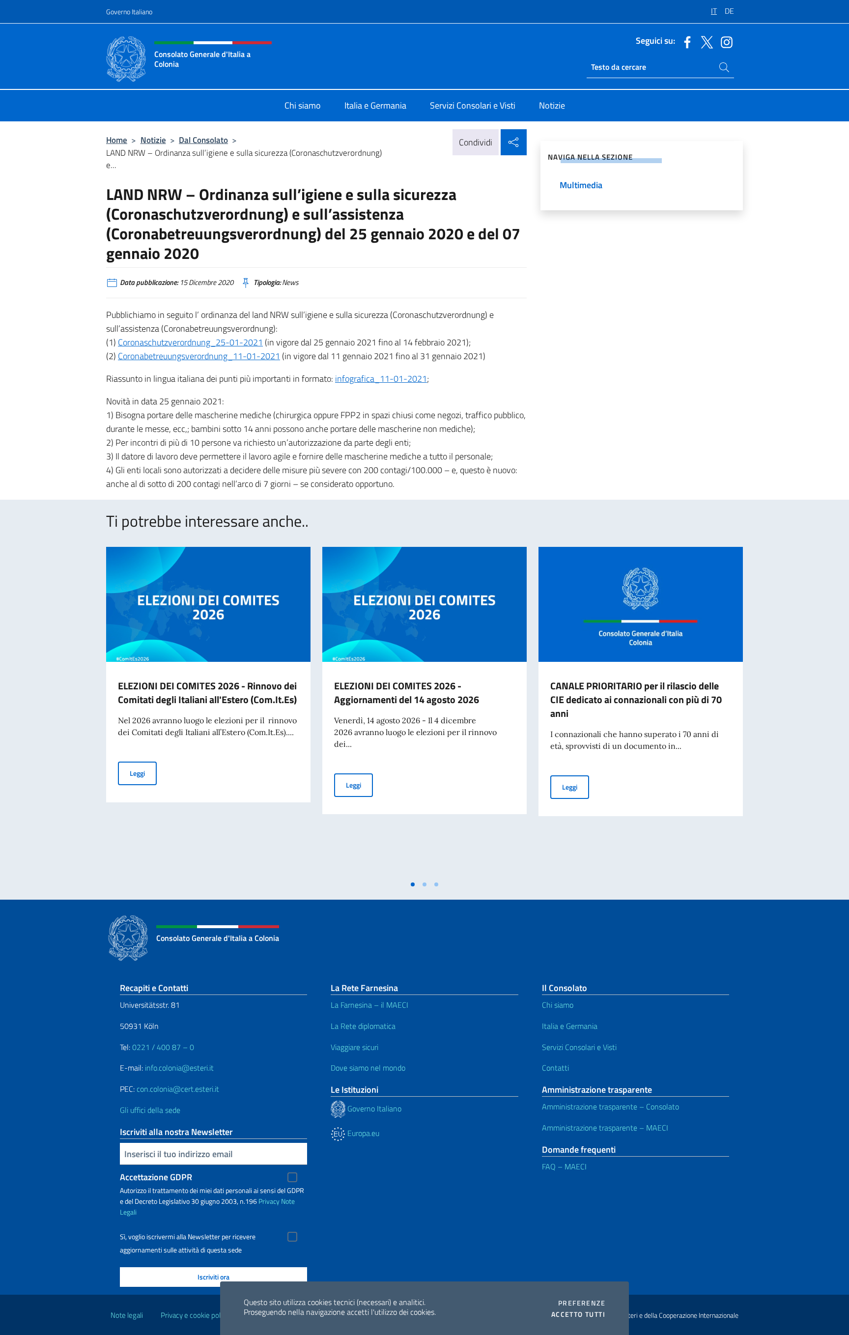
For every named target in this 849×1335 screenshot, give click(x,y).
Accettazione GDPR (156, 1177)
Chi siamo (557, 1005)
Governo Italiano (129, 11)
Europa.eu (362, 1133)
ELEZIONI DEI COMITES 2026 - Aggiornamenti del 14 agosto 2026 (406, 692)
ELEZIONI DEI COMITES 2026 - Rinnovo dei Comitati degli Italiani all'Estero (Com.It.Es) (207, 692)
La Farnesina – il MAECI (369, 1005)
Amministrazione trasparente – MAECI (605, 1128)
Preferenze (581, 1303)
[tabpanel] (208, 711)
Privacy (269, 1201)
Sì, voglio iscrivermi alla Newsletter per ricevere (187, 1236)
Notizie (153, 140)
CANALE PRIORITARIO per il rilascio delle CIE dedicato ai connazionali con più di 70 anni (636, 699)
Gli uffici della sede (150, 1110)
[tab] (413, 884)
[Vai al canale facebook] (685, 41)
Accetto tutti (578, 1314)
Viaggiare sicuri (354, 1047)
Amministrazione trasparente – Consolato (610, 1106)
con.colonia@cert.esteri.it (178, 1089)
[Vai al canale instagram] (724, 41)
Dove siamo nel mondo (368, 1068)
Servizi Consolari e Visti (579, 1047)
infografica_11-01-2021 (381, 378)
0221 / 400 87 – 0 (163, 1047)
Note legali (127, 1315)
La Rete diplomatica (363, 1026)
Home (116, 140)
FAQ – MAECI (564, 1166)
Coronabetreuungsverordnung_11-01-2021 (199, 356)
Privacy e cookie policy (195, 1315)
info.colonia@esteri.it (179, 1068)
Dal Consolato (203, 140)
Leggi (143, 772)
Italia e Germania (569, 1026)
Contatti (555, 1068)
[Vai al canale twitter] (704, 41)
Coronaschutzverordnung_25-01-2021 (190, 342)
